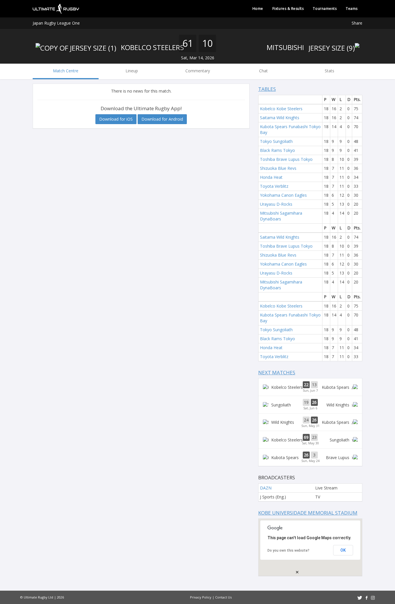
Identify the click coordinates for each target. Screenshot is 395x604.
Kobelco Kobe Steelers (281, 108)
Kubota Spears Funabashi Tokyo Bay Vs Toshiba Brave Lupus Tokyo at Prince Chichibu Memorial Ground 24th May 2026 (310, 457)
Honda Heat (271, 177)
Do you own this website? (288, 550)
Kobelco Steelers (151, 47)
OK (343, 550)
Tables (267, 89)
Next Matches (276, 372)
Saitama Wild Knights (279, 117)
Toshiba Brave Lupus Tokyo (286, 159)
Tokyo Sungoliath (276, 141)
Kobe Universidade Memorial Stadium (307, 512)
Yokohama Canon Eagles (283, 195)
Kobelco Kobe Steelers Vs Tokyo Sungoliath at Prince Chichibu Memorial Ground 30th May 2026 (310, 439)
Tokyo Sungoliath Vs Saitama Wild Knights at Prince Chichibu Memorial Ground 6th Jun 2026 (310, 404)
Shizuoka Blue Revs (278, 168)
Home (257, 8)
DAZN (266, 488)
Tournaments (325, 8)
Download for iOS (116, 119)
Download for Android (162, 119)
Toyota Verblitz (274, 186)
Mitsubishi (286, 47)
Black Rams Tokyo (277, 150)
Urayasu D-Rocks (276, 204)
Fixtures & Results (288, 8)
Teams (352, 8)
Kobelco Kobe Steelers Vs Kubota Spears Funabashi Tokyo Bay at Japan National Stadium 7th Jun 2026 (310, 387)
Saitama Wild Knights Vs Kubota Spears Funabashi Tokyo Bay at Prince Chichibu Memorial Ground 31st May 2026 (310, 422)
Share (357, 23)
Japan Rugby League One (56, 23)
